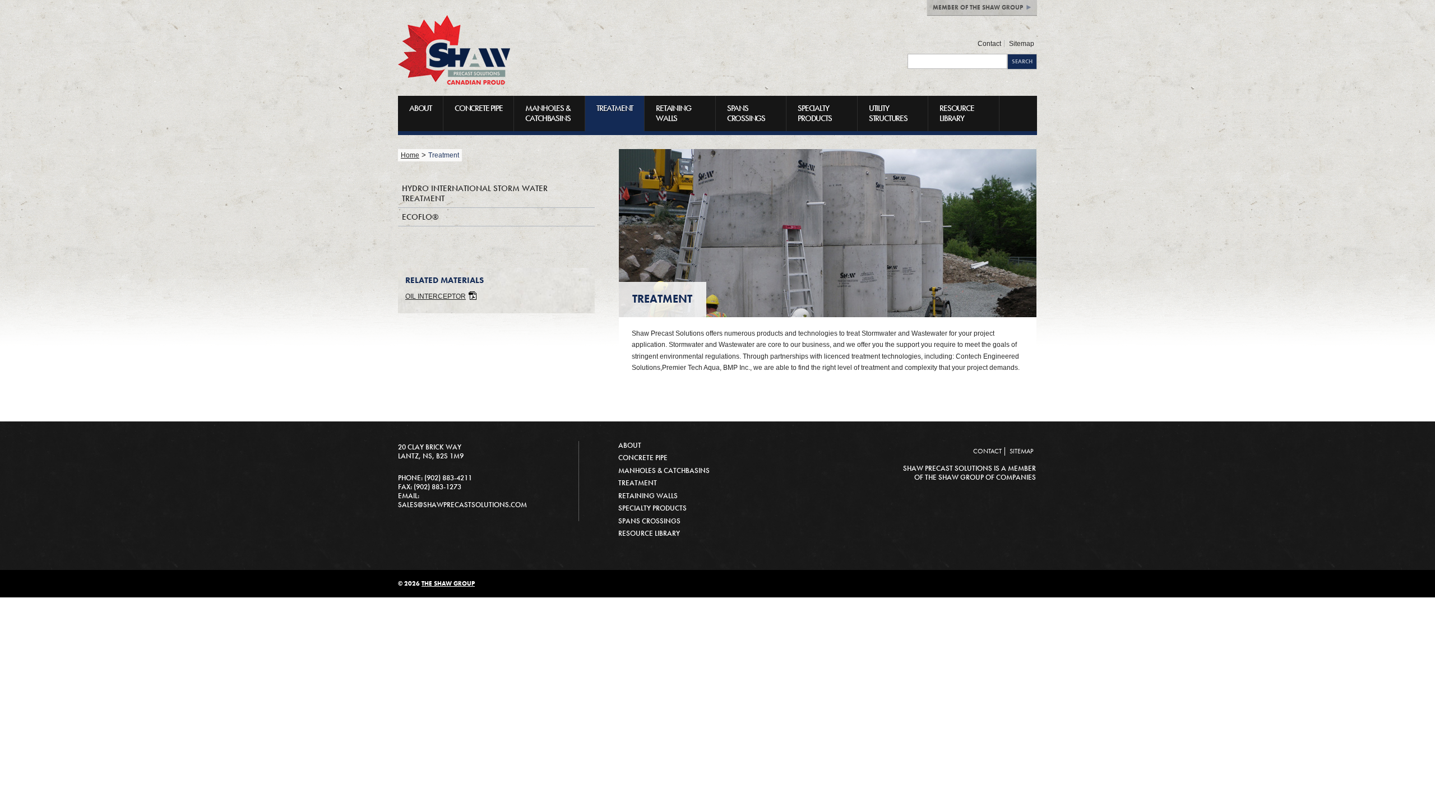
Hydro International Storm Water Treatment (475, 193)
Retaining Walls (673, 113)
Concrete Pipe (478, 108)
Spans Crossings (746, 113)
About (420, 108)
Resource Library (956, 113)
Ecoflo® (420, 216)
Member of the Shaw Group (978, 7)
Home (410, 155)
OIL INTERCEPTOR (435, 296)
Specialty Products (814, 113)
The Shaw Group (448, 583)
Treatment (614, 108)
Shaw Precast (454, 50)
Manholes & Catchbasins (547, 113)
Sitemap (1021, 43)
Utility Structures (888, 113)
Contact (989, 43)
